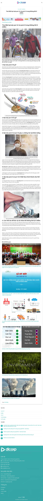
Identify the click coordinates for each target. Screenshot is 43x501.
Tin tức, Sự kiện (3, 491)
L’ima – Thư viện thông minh (6, 473)
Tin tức (3, 22)
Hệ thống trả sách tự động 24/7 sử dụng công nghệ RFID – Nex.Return (16, 428)
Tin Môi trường (21, 9)
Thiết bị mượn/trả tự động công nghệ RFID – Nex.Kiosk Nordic (15, 431)
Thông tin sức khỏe (8, 22)
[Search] (41, 3)
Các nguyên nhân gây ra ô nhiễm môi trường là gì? (11, 398)
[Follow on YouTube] (24, 497)
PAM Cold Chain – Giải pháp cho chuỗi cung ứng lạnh (10, 477)
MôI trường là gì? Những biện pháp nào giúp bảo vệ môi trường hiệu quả (15, 375)
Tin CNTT (2, 411)
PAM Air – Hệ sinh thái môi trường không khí (9, 479)
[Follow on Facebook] (22, 497)
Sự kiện (2, 413)
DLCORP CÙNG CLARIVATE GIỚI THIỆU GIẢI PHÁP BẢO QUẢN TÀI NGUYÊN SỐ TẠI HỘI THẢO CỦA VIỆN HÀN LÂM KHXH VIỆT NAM (22, 426)
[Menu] (1, 2)
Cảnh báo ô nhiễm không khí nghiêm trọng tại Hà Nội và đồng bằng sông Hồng (16, 348)
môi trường (6, 402)
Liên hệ (2, 493)
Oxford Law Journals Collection (9, 437)
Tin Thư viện (3, 419)
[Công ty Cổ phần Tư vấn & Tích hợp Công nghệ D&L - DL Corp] (21, 2)
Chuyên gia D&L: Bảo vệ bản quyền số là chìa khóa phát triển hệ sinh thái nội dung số (19, 434)
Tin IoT (2, 415)
